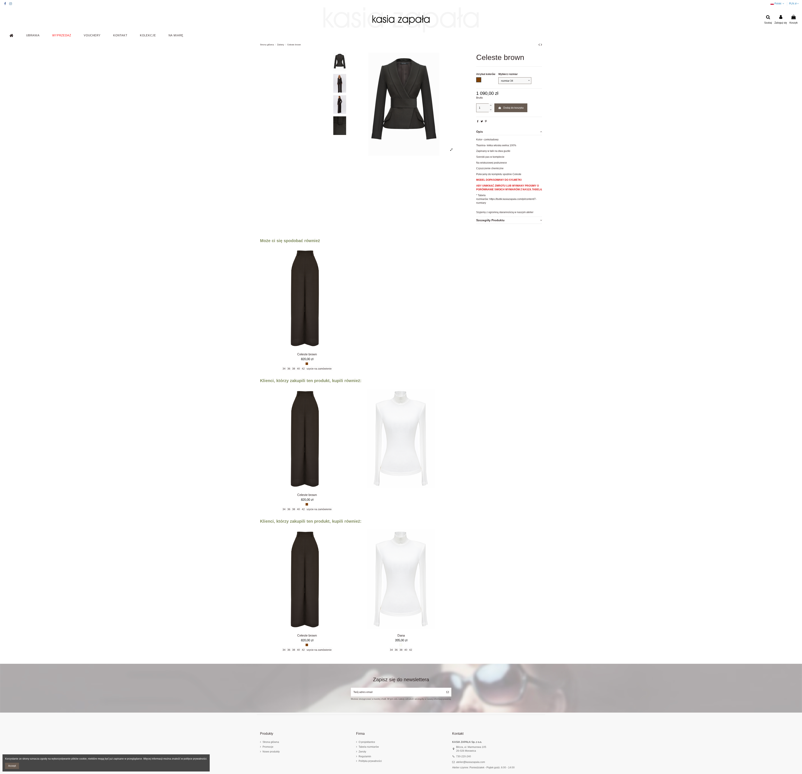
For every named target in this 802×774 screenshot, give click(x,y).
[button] (33, 35)
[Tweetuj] (482, 121)
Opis (479, 131)
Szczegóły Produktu (490, 220)
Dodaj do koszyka (513, 107)
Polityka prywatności (370, 761)
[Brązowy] (307, 363)
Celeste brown (307, 354)
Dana (401, 635)
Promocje (268, 746)
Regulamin (365, 756)
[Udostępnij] (477, 121)
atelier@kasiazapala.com (470, 762)
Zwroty (362, 751)
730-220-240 (463, 756)
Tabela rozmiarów (369, 746)
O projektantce (367, 742)
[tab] (509, 131)
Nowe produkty (271, 751)
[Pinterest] (486, 121)
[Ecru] (401, 645)
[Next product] (541, 45)
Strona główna (271, 742)
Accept (12, 765)
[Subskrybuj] (447, 692)
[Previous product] (539, 45)
